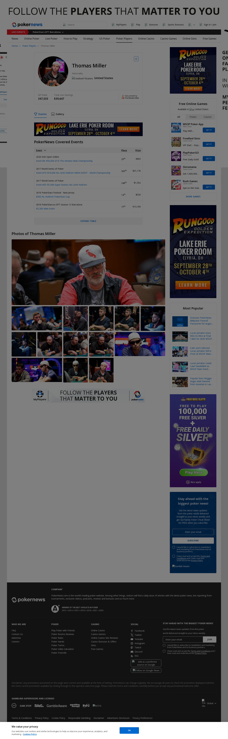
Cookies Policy (30, 734)
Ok (129, 730)
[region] (114, 730)
